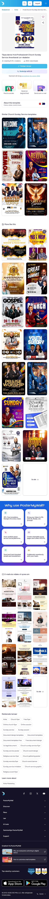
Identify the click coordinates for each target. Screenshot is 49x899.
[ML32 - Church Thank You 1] (40, 659)
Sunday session (23, 730)
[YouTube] (44, 793)
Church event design (30, 751)
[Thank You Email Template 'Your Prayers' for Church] (9, 594)
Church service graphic (33, 767)
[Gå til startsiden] (2, 3)
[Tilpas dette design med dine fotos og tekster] (24, 32)
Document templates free (12, 740)
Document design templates (13, 735)
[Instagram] (30, 793)
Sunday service (8, 730)
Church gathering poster (31, 756)
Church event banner (29, 761)
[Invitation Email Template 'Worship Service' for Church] (24, 691)
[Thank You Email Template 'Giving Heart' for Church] (9, 626)
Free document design (34, 740)
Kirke (5, 719)
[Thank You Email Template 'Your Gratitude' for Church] (9, 659)
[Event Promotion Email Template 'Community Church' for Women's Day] (24, 594)
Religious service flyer (11, 756)
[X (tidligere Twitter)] (37, 793)
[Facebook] (24, 793)
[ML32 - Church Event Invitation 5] (24, 659)
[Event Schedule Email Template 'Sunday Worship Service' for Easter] (40, 594)
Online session (26, 725)
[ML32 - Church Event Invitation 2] (24, 626)
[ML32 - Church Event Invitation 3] (9, 691)
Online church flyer (10, 725)
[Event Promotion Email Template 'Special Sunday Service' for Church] (40, 626)
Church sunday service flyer (30, 746)
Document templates (35, 735)
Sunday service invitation (12, 767)
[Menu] (46, 3)
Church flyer (15, 719)
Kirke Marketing (8, 783)
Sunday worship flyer (10, 761)
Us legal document (10, 746)
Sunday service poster (11, 751)
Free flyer (27, 719)
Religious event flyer (10, 772)
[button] (43, 17)
